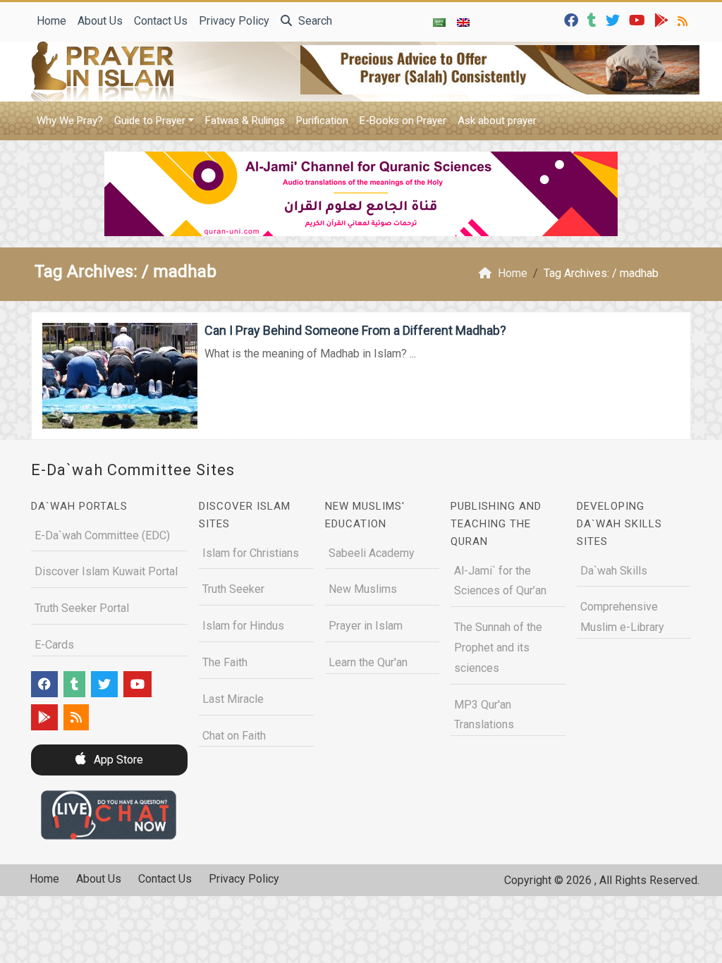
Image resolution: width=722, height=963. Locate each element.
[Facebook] (573, 19)
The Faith (224, 662)
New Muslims (363, 589)
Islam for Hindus (243, 625)
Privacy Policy (234, 20)
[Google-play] (663, 19)
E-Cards (54, 644)
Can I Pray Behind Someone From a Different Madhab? (355, 330)
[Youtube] (639, 19)
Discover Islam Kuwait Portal (106, 571)
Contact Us (161, 20)
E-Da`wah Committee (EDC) (102, 535)
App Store (117, 759)
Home (51, 20)
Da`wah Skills (613, 570)
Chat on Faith (234, 735)
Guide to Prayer (149, 120)
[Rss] (684, 19)
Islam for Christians (250, 553)
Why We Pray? (70, 120)
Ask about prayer (497, 120)
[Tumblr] (593, 19)
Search (313, 20)
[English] (463, 22)
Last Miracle (233, 699)
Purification (322, 120)
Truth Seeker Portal (82, 608)
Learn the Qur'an (368, 662)
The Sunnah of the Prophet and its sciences (498, 647)
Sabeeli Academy (372, 553)
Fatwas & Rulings (245, 120)
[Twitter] (614, 19)
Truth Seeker (233, 589)
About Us (100, 20)
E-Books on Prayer (403, 120)
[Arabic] (439, 22)
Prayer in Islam (366, 625)
